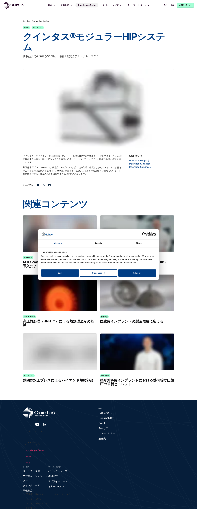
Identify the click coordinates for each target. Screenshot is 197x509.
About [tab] (139, 243)
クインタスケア (31, 485)
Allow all (137, 273)
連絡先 (102, 438)
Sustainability (106, 418)
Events (102, 423)
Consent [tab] (58, 243)
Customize (97, 273)
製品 (50, 5)
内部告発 (30, 507)
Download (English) (139, 160)
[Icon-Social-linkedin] (45, 424)
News (28, 456)
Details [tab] (98, 243)
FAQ (28, 462)
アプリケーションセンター (35, 478)
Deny (60, 273)
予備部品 (28, 490)
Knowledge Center (86, 5)
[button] (38, 185)
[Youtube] (37, 424)
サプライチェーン (57, 481)
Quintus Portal (56, 486)
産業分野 (64, 5)
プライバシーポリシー (37, 503)
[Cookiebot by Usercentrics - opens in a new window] (144, 234)
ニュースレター (106, 433)
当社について (105, 412)
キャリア (103, 428)
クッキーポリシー (34, 499)
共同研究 (53, 476)
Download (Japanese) (140, 167)
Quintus (26, 21)
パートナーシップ (110, 5)
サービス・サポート (136, 5)
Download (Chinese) (139, 163)
